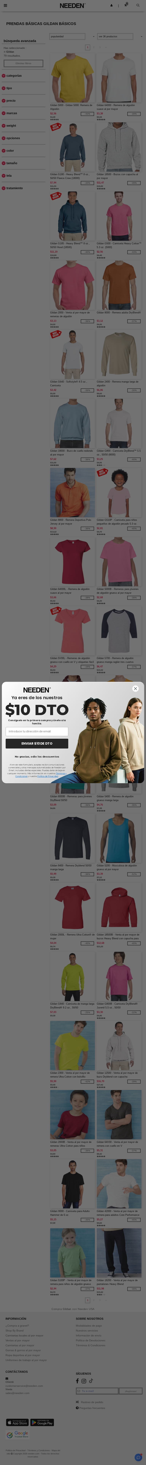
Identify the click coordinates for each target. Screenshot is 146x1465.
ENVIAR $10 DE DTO (36, 743)
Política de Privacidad (47, 776)
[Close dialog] (135, 688)
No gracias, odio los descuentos (37, 756)
